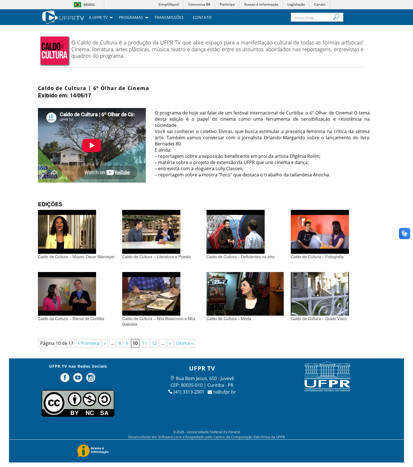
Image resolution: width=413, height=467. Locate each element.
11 (144, 343)
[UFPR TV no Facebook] (65, 380)
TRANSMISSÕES (169, 17)
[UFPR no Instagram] (91, 380)
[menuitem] (63, 16)
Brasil (89, 4)
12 (154, 343)
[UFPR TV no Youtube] (78, 380)
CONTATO (202, 17)
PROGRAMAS (131, 17)
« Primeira (88, 343)
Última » (184, 343)
